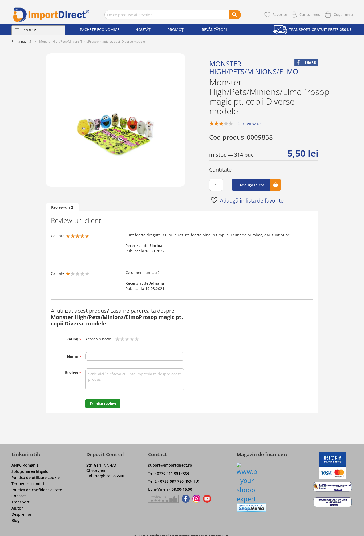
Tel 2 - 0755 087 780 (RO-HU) (173, 481)
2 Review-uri (250, 123)
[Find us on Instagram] (196, 499)
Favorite (280, 14)
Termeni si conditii (28, 483)
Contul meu (310, 14)
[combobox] (172, 14)
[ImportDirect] (51, 14)
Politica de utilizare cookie (35, 477)
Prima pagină (21, 41)
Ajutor (17, 508)
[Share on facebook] (306, 65)
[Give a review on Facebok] (163, 499)
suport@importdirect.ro (170, 465)
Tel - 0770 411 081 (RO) (168, 473)
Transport (20, 502)
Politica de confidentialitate (36, 489)
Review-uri (62, 207)
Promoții (177, 29)
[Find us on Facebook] (185, 499)
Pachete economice (99, 29)
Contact (18, 495)
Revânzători (214, 29)
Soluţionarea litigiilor (30, 471)
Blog (15, 520)
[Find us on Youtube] (207, 499)
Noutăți (143, 29)
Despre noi (21, 514)
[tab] (62, 207)
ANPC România (25, 465)
